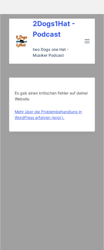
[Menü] (87, 41)
